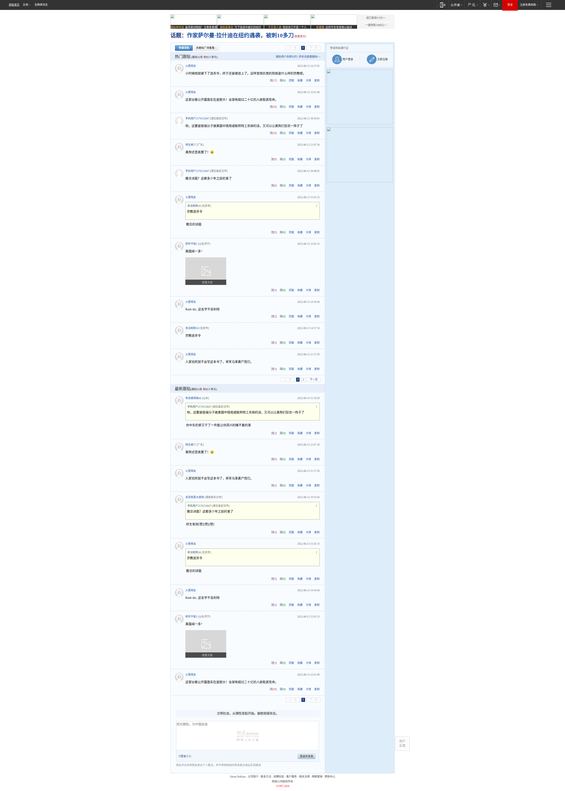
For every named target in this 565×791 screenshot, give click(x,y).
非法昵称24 (194, 205)
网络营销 (317, 776)
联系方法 (266, 776)
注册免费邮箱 (528, 4)
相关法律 (304, 776)
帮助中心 (330, 776)
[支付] (485, 4)
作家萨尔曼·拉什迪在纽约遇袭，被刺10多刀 (240, 35)
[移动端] (443, 4)
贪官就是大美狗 (194, 497)
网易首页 (14, 4)
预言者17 (190, 144)
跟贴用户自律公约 (286, 56)
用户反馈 (402, 743)
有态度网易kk (193, 398)
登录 (510, 4)
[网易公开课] (456, 4)
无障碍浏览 (41, 4)
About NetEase (238, 776)
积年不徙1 (191, 243)
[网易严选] (472, 4)
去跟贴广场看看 (205, 47)
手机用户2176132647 (197, 118)
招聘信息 (278, 776)
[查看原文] (300, 36)
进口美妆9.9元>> (376, 17)
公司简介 (253, 776)
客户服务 (291, 776)
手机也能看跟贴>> (309, 56)
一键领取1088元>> (376, 25)
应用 (25, 4)
